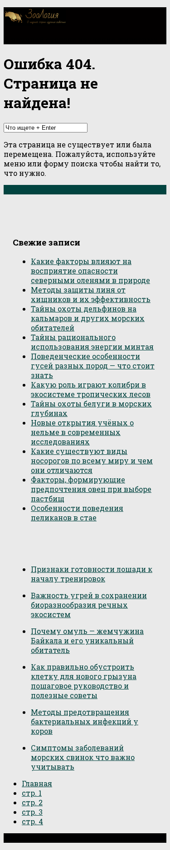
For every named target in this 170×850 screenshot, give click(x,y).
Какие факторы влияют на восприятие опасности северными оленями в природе (90, 270)
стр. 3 (32, 812)
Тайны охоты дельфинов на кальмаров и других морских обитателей (88, 318)
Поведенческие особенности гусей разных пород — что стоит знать (93, 365)
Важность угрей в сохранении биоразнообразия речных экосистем (89, 604)
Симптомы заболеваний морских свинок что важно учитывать (83, 757)
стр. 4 (32, 821)
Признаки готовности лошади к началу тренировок (91, 573)
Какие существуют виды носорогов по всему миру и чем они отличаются (92, 460)
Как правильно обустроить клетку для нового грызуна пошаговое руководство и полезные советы (83, 681)
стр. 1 (32, 793)
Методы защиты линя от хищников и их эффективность (91, 294)
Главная (37, 783)
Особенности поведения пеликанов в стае (77, 512)
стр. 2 (32, 802)
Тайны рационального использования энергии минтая (92, 341)
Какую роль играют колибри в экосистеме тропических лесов (91, 389)
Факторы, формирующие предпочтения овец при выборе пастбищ (91, 489)
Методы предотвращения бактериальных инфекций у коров (84, 721)
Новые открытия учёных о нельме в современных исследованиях (82, 432)
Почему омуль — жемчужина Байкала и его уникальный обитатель (87, 640)
